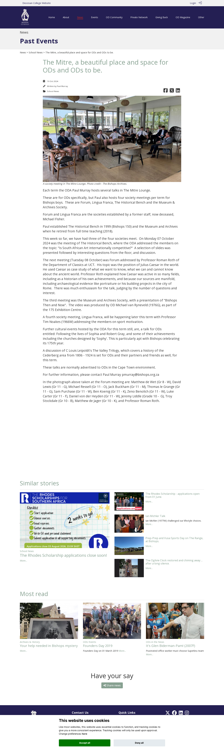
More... (23, 560)
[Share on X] (172, 91)
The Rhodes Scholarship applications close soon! (63, 555)
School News (36, 52)
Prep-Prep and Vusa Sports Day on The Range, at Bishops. (174, 539)
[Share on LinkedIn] (178, 91)
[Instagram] (187, 713)
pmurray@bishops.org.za (141, 374)
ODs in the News (155, 641)
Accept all (84, 743)
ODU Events (89, 641)
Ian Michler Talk (155, 516)
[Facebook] (174, 713)
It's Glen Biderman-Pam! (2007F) (170, 645)
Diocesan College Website (36, 3)
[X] (167, 713)
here (84, 733)
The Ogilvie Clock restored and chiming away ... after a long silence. (174, 562)
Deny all (139, 743)
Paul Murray (62, 86)
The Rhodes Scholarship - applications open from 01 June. (172, 495)
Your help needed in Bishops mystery (49, 645)
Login (193, 3)
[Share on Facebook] (165, 91)
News (23, 52)
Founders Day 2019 (97, 645)
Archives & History (30, 641)
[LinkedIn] (181, 713)
